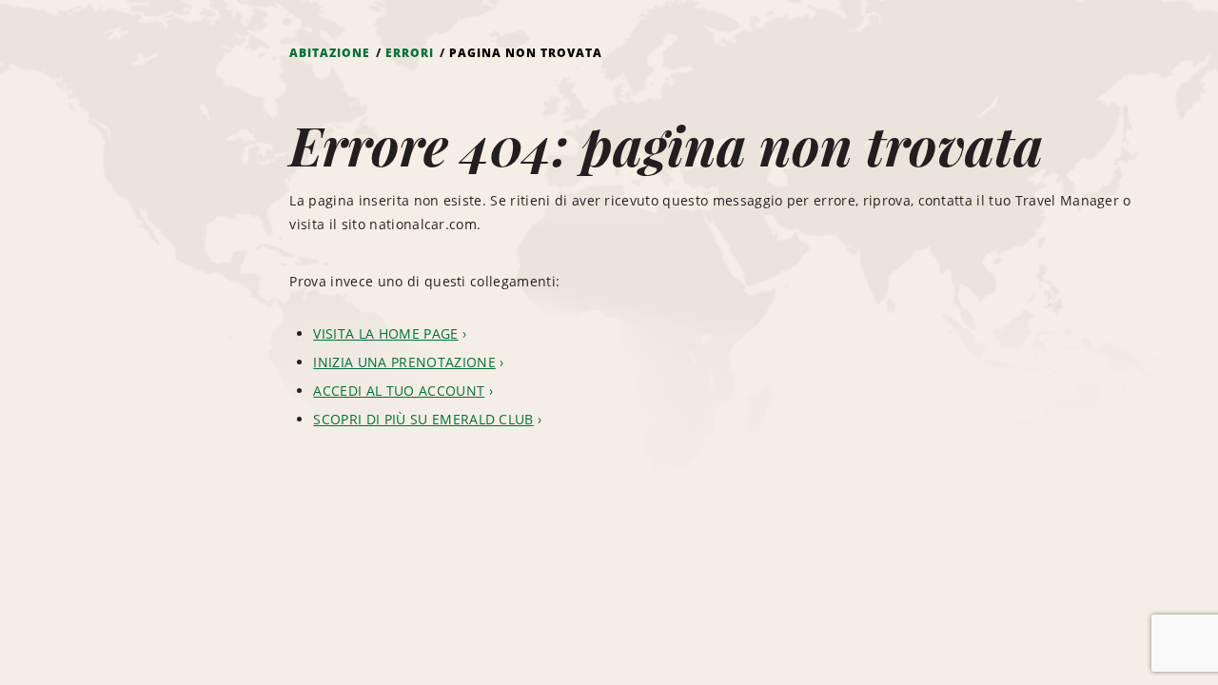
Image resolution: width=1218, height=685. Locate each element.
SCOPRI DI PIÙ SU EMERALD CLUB (423, 419)
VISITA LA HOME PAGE (385, 333)
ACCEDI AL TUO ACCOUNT (398, 391)
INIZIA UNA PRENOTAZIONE (404, 362)
